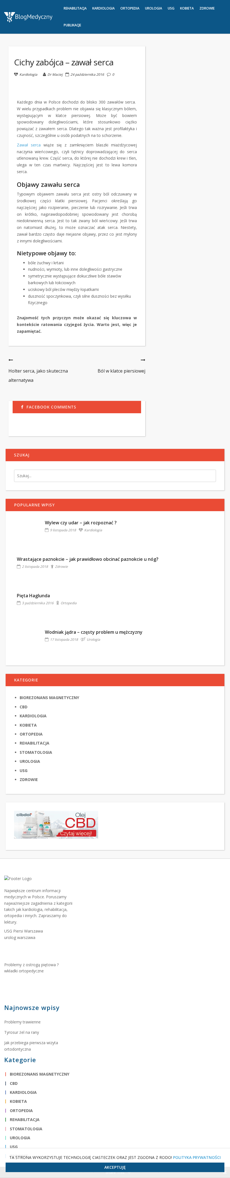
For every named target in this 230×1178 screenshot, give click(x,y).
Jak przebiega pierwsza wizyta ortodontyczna (31, 1045)
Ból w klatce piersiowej (121, 371)
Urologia (93, 639)
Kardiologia (28, 74)
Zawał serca (29, 145)
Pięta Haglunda (33, 596)
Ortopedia (69, 603)
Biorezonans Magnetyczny (49, 697)
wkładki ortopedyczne (24, 970)
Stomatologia (36, 752)
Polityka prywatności (197, 1157)
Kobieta (28, 725)
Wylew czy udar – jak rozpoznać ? (81, 523)
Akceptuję (115, 1167)
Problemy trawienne (22, 1022)
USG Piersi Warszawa (23, 931)
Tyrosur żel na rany (21, 1032)
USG (23, 770)
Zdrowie (61, 566)
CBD (23, 706)
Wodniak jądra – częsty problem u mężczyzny (93, 632)
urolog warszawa (19, 937)
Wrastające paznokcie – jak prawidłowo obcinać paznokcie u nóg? (87, 559)
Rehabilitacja (34, 743)
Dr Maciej (55, 74)
